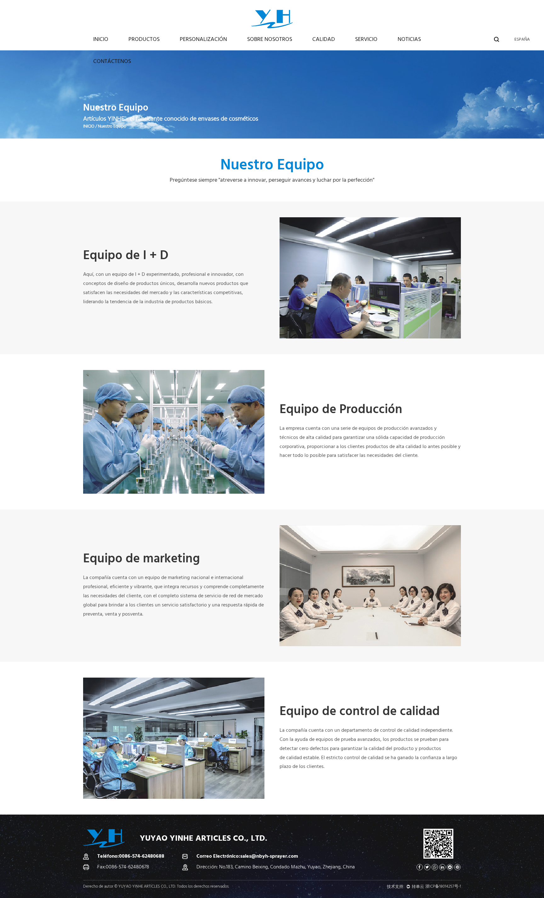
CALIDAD (323, 39)
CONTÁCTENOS (112, 61)
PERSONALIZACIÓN (203, 39)
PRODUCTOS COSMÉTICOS (152, 48)
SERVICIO (366, 39)
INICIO (100, 39)
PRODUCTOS (144, 39)
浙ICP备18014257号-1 (443, 886)
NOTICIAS (409, 39)
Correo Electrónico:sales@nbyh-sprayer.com (247, 856)
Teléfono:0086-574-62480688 (130, 856)
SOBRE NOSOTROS (269, 39)
